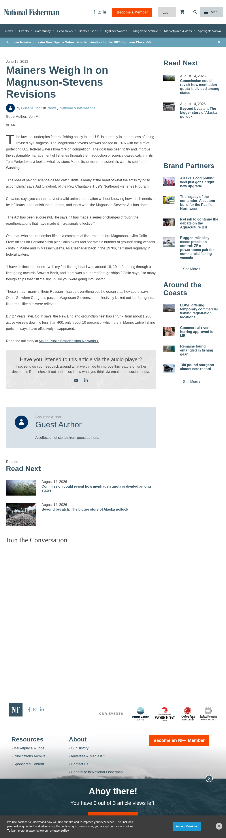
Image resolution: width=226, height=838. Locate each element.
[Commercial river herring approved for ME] (169, 331)
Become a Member (132, 12)
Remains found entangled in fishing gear (196, 350)
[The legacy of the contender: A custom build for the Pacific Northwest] (169, 200)
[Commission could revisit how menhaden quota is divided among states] (21, 488)
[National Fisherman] (32, 12)
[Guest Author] (10, 108)
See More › (191, 269)
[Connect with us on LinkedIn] (86, 380)
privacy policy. (60, 830)
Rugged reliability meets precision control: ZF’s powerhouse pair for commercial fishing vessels (197, 248)
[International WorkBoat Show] (165, 713)
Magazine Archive (145, 31)
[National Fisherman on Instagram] (99, 12)
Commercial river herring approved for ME (197, 332)
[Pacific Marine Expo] (140, 714)
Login (167, 12)
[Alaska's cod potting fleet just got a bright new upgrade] (169, 181)
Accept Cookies (187, 826)
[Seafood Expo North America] (188, 713)
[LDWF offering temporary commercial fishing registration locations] (169, 308)
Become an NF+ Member (179, 740)
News (9, 31)
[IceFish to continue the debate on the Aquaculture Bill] (169, 222)
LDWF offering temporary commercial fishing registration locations (199, 311)
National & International (78, 108)
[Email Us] (76, 380)
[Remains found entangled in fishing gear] (169, 349)
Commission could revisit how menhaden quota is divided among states (199, 87)
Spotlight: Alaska (209, 31)
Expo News (65, 31)
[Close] (219, 826)
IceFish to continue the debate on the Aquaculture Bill (199, 223)
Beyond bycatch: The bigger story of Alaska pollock (84, 509)
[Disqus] (81, 602)
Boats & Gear (88, 31)
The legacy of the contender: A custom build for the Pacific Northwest (197, 203)
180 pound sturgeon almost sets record (197, 367)
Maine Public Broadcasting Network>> (69, 341)
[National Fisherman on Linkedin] (104, 12)
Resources (27, 739)
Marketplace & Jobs (178, 31)
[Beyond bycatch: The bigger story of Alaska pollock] (21, 514)
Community (43, 31)
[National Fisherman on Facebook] (94, 12)
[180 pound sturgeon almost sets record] (169, 368)
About (78, 739)
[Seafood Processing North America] (208, 714)
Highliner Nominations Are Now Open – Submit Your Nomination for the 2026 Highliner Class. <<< (78, 42)
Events (24, 31)
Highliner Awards (115, 31)
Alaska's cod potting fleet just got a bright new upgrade (197, 182)
